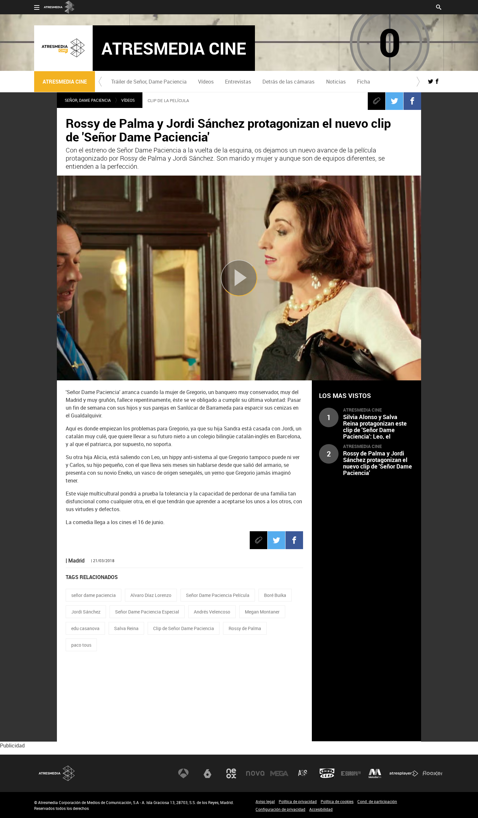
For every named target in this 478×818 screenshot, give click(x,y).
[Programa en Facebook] (437, 81)
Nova (255, 773)
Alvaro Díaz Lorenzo (150, 595)
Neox (231, 773)
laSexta (207, 773)
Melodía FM (375, 773)
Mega (279, 773)
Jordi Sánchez (85, 612)
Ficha (363, 81)
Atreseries (303, 773)
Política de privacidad (298, 801)
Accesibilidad (321, 809)
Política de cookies (337, 801)
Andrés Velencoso (212, 612)
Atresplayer (403, 773)
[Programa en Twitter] (430, 81)
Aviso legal (265, 801)
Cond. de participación (377, 801)
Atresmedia (57, 773)
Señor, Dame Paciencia (88, 100)
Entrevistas (238, 81)
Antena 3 (183, 773)
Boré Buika (275, 595)
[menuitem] (148, 82)
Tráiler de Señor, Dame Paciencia (149, 81)
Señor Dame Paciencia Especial (147, 612)
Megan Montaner (262, 612)
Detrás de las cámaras (288, 81)
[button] (100, 82)
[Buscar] (438, 6)
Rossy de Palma (245, 628)
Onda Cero (327, 773)
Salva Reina (126, 628)
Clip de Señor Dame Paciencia (183, 628)
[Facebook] (412, 101)
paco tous (81, 645)
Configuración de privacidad (280, 809)
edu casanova (85, 628)
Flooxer (432, 773)
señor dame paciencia (93, 595)
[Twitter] (394, 101)
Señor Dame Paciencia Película (217, 595)
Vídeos (206, 81)
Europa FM (351, 773)
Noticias (336, 81)
